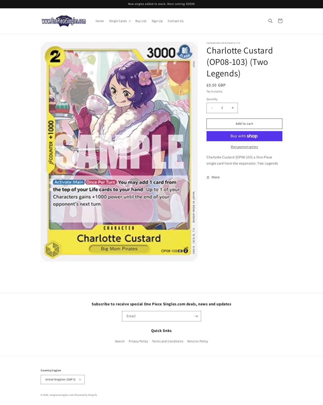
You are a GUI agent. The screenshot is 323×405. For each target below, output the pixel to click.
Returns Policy (197, 341)
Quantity (212, 99)
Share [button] (216, 177)
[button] (120, 21)
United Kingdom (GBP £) (60, 379)
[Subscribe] (196, 316)
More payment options (244, 146)
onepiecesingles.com (62, 394)
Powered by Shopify (85, 394)
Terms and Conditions (167, 341)
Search (120, 341)
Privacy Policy (138, 341)
